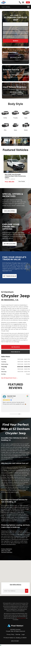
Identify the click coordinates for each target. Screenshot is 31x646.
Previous (8, 143)
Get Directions (15, 347)
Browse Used (15, 92)
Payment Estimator (6, 552)
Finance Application (6, 549)
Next (28, 143)
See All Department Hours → (9, 378)
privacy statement (21, 618)
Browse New (15, 57)
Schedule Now (15, 75)
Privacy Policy (10, 634)
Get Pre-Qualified (9, 243)
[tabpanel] (14, 141)
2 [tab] (16, 144)
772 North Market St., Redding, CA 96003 (14, 637)
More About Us (15, 352)
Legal (22, 634)
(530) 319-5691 (15, 641)
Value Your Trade (5, 550)
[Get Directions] (23, 2)
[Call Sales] (20, 2)
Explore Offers (9, 211)
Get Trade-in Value (9, 276)
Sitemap (17, 634)
